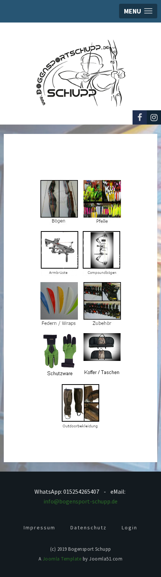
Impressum (39, 527)
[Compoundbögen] (101, 253)
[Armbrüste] (59, 253)
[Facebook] (140, 117)
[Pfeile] (102, 202)
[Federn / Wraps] (59, 304)
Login (129, 527)
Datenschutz (88, 527)
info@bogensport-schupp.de (80, 501)
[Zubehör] (102, 304)
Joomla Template (62, 559)
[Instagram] (154, 117)
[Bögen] (59, 202)
